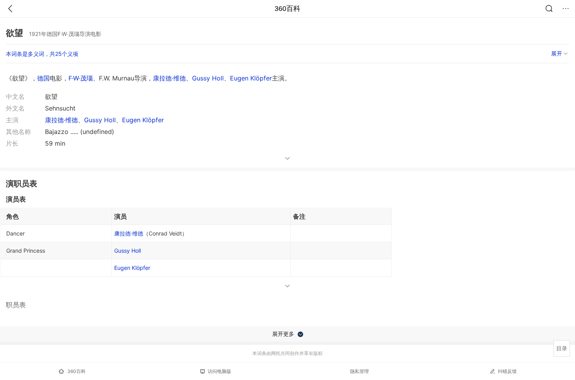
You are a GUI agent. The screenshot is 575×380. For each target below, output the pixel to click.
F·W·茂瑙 (80, 78)
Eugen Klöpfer (251, 78)
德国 (43, 78)
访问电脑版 (219, 371)
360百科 (287, 8)
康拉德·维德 (169, 78)
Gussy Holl (208, 78)
